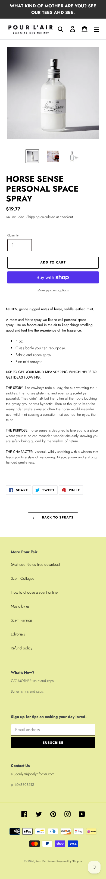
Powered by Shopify (69, 861)
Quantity (12, 235)
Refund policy (21, 648)
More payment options (53, 290)
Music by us (20, 606)
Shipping (32, 216)
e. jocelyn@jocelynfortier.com (32, 774)
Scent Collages (22, 578)
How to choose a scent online (34, 592)
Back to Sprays (57, 517)
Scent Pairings (22, 620)
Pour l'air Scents (45, 861)
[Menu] (96, 29)
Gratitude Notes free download (35, 564)
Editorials (18, 634)
